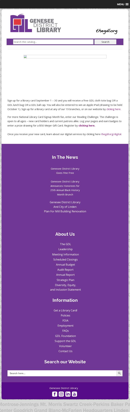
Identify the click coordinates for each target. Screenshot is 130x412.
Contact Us (65, 351)
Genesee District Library (63, 388)
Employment (65, 325)
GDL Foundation (65, 336)
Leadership (65, 249)
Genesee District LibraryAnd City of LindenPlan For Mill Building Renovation (65, 206)
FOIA (65, 320)
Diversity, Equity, (65, 285)
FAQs (65, 331)
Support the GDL (65, 341)
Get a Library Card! (65, 310)
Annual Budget (65, 264)
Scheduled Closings (65, 259)
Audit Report (65, 270)
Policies (65, 315)
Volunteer (65, 346)
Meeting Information (65, 254)
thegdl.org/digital (111, 134)
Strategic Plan (65, 280)
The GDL (65, 244)
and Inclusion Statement (65, 289)
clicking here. (113, 109)
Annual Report (65, 275)
